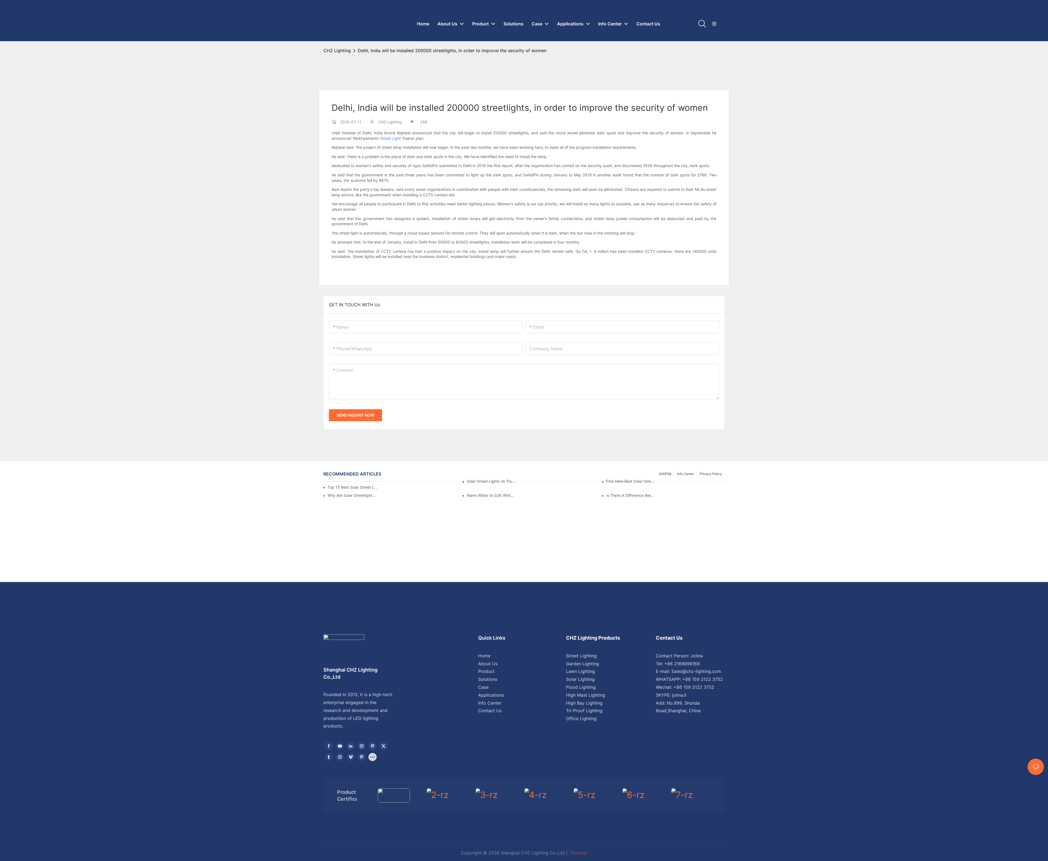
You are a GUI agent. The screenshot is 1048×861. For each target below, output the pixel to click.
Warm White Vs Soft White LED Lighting (491, 495)
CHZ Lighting (337, 50)
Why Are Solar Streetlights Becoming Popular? (351, 495)
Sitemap (578, 853)
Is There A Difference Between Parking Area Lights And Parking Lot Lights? (630, 495)
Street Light (390, 138)
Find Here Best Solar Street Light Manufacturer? (630, 481)
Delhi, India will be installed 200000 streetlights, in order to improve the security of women (452, 50)
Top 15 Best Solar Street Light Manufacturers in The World (352, 487)
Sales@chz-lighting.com (696, 671)
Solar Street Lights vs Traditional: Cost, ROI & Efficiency (491, 481)
